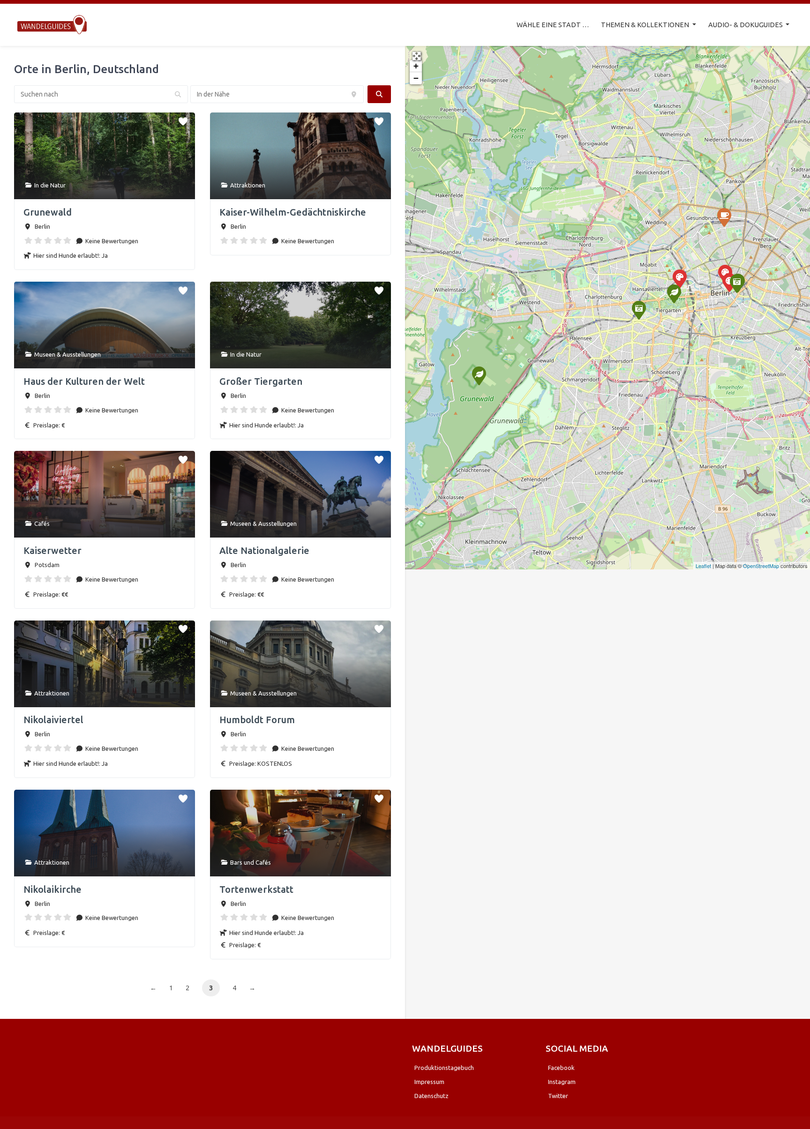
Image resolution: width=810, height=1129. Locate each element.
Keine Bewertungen (111, 241)
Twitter (558, 1095)
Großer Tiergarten (260, 381)
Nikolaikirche (52, 889)
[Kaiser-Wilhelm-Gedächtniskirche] (638, 310)
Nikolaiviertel (53, 719)
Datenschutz (431, 1095)
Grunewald (47, 212)
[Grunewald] (478, 375)
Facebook (561, 1067)
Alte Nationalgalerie (264, 550)
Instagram (562, 1081)
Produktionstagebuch (444, 1067)
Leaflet (703, 565)
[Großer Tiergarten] (673, 293)
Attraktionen (247, 185)
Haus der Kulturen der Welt (84, 381)
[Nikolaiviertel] (736, 283)
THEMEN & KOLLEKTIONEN (645, 25)
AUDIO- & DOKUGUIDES (746, 25)
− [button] (416, 78)
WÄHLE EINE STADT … (553, 25)
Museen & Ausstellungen (67, 354)
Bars (236, 862)
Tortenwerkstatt (256, 889)
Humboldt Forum (257, 719)
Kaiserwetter (52, 550)
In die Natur (50, 185)
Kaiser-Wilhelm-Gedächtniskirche (292, 212)
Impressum (429, 1081)
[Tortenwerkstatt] (723, 217)
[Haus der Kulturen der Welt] (679, 278)
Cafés (42, 523)
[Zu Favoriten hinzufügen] (183, 119)
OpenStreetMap (761, 565)
